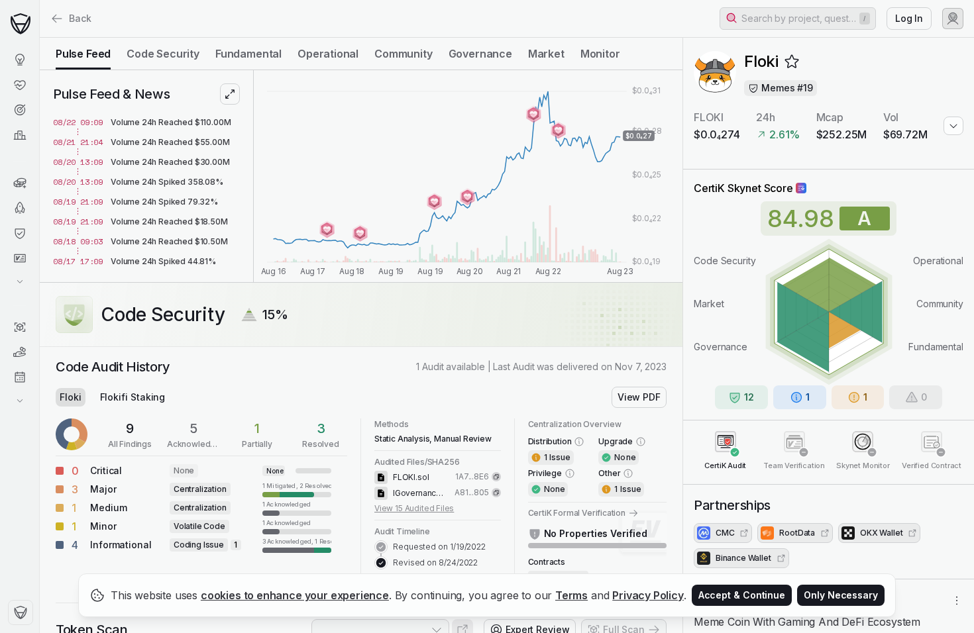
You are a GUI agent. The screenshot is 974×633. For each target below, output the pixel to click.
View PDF (639, 397)
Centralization (200, 489)
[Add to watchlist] (792, 62)
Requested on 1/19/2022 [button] (439, 547)
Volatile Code (199, 526)
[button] (798, 18)
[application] (468, 176)
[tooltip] (296, 489)
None (184, 470)
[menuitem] (19, 60)
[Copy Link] (496, 476)
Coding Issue (199, 545)
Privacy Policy (648, 595)
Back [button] (80, 18)
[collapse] (39, 37)
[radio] (83, 54)
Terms (571, 595)
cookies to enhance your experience (295, 595)
